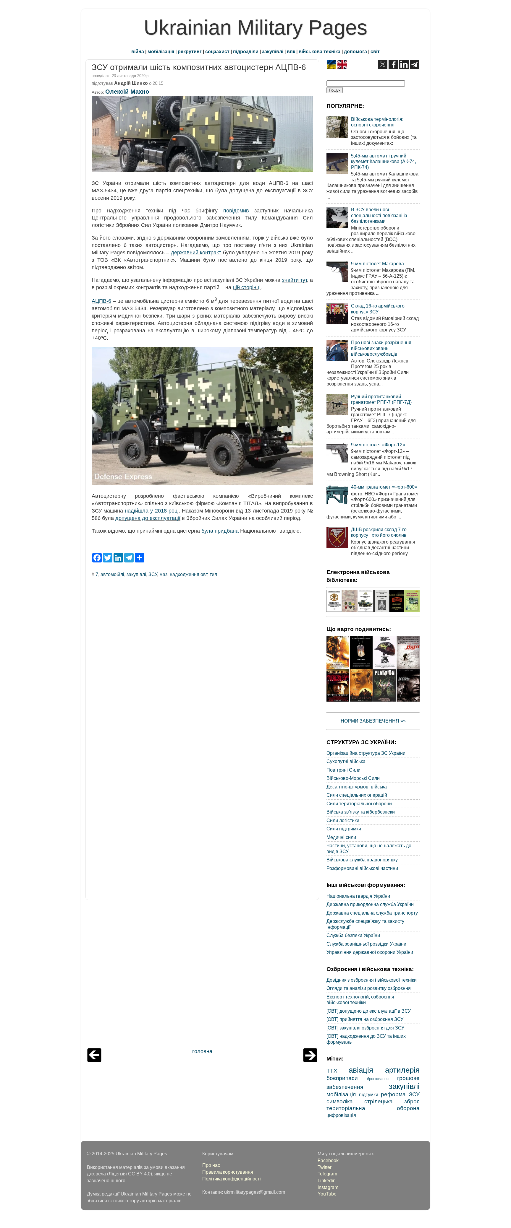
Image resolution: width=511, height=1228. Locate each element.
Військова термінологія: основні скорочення (377, 121)
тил (213, 574)
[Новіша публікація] (94, 1060)
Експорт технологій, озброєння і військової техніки (361, 999)
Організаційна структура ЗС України (365, 753)
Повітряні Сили (343, 769)
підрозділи (245, 51)
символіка (339, 1101)
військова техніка (319, 51)
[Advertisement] (202, 975)
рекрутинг (190, 51)
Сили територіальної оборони (359, 803)
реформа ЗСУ (400, 1094)
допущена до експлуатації (147, 518)
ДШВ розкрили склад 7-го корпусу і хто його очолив (379, 532)
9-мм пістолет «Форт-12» (378, 444)
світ (375, 51)
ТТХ (331, 1070)
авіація (361, 1070)
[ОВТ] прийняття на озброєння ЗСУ (364, 1019)
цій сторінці (247, 287)
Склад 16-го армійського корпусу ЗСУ (378, 308)
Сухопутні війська (346, 761)
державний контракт (196, 253)
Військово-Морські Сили (353, 778)
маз (163, 574)
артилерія (402, 1070)
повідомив (236, 211)
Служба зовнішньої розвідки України (366, 943)
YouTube (327, 1193)
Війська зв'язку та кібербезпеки (360, 811)
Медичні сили (341, 837)
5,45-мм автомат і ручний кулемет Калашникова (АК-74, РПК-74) (383, 161)
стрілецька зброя (392, 1101)
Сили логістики (342, 820)
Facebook (328, 1160)
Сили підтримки (343, 828)
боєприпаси (342, 1078)
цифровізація (341, 1115)
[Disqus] (202, 662)
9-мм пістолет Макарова (377, 263)
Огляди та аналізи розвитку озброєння (368, 988)
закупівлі (272, 51)
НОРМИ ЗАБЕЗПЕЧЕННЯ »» (373, 720)
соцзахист (217, 51)
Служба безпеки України (353, 935)
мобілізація (161, 51)
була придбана (220, 531)
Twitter (324, 1167)
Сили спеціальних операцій (356, 795)
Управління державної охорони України (369, 952)
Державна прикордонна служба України (370, 904)
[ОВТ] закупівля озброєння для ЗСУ (365, 1027)
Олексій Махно (127, 91)
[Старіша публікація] (310, 1060)
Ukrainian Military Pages (255, 27)
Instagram (328, 1187)
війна (137, 51)
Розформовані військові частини (362, 868)
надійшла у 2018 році (151, 511)
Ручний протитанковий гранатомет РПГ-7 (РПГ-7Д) (381, 399)
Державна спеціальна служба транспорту (372, 912)
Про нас (211, 1165)
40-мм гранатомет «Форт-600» (384, 486)
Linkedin (327, 1180)
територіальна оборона (373, 1108)
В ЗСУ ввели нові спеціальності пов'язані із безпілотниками (379, 215)
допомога (355, 51)
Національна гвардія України (358, 896)
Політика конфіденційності (231, 1178)
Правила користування (227, 1172)
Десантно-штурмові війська (356, 786)
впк (291, 51)
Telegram (327, 1173)
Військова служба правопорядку (362, 859)
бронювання (378, 1078)
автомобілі (112, 574)
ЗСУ (152, 574)
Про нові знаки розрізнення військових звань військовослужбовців (381, 348)
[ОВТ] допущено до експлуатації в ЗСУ (368, 1011)
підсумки (368, 1094)
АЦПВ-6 (101, 301)
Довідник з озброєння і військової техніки (371, 980)
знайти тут (294, 280)
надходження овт (188, 574)
